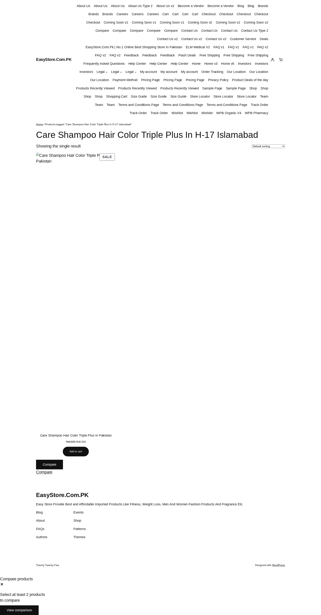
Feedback (131, 55)
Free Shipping (210, 55)
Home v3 (211, 63)
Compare (102, 30)
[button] (44, 472)
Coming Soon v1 (116, 22)
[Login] (272, 59)
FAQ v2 (262, 47)
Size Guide (139, 96)
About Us (83, 6)
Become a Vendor (191, 6)
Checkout (209, 14)
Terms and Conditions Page (138, 105)
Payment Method (125, 80)
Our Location (236, 72)
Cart (165, 14)
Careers (122, 14)
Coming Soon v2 (200, 22)
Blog (240, 6)
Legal (101, 72)
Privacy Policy (218, 80)
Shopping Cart (116, 96)
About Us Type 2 (140, 6)
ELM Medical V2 (198, 47)
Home (196, 63)
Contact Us (189, 30)
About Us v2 (165, 6)
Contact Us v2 (167, 39)
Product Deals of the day (250, 80)
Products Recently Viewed (95, 88)
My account (148, 72)
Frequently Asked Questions (104, 63)
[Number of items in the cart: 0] (281, 59)
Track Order (259, 105)
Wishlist (177, 113)
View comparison (19, 610)
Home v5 (227, 63)
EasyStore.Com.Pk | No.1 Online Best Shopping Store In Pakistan (134, 47)
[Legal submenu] (107, 72)
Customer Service (243, 39)
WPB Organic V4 (228, 113)
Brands (263, 6)
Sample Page (212, 88)
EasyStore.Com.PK (54, 59)
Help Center (137, 63)
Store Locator (200, 96)
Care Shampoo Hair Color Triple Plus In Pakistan (76, 435)
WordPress (278, 565)
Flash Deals (187, 55)
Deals (264, 39)
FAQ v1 (218, 47)
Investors (244, 63)
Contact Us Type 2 (254, 30)
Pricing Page (150, 80)
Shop (253, 88)
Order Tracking (212, 72)
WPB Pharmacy (256, 113)
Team (264, 96)
